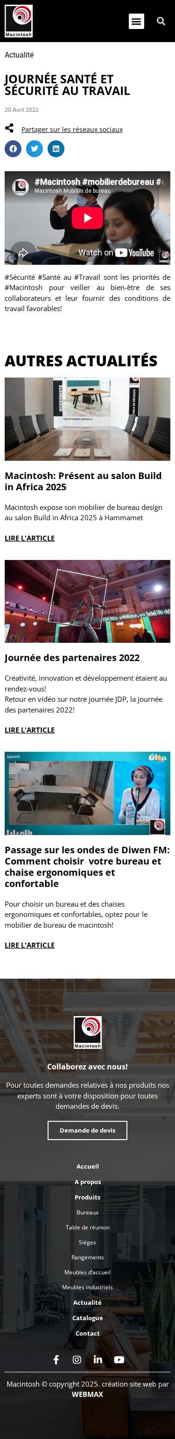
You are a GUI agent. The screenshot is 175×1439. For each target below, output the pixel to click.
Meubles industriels (87, 1287)
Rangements (87, 1257)
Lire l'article (30, 538)
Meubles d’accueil (87, 1272)
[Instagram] (77, 1360)
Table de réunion (88, 1227)
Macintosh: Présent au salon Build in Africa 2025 (83, 481)
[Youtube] (119, 1360)
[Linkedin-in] (98, 1360)
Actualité (19, 55)
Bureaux (87, 1212)
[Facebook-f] (56, 1360)
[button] (136, 21)
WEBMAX (87, 1394)
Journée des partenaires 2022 (72, 657)
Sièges (87, 1242)
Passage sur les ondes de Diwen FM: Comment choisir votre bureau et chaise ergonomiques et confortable (87, 866)
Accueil (88, 1166)
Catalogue (87, 1318)
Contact (88, 1333)
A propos (88, 1181)
